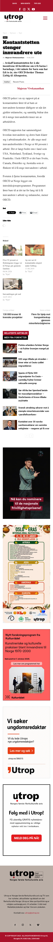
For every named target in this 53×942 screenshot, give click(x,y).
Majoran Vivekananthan (14, 57)
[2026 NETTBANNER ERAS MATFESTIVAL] (26, 622)
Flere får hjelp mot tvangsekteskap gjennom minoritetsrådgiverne (39, 319)
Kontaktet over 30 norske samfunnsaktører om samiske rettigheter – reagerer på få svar (33, 425)
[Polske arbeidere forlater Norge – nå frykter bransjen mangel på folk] (10, 348)
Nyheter (13, 33)
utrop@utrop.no (32, 913)
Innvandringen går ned (12, 294)
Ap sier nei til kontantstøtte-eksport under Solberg (33, 263)
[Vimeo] (38, 925)
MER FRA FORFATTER (15, 337)
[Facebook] (15, 925)
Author (7, 82)
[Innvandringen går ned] (12, 284)
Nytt (20, 33)
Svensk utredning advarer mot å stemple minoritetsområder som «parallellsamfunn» (33, 411)
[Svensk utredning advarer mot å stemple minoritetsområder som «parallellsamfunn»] (10, 411)
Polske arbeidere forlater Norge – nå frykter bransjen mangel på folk (33, 348)
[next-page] (31, 435)
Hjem (5, 33)
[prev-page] (27, 435)
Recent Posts (18, 82)
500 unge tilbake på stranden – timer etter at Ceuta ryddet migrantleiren (33, 362)
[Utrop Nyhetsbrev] (26, 854)
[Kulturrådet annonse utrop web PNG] (26, 699)
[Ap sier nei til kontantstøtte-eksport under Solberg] (35, 250)
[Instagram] (23, 925)
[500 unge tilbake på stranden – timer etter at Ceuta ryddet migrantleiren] (10, 362)
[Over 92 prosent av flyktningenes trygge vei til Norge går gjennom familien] (12, 250)
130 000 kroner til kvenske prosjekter (12, 316)
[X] (30, 925)
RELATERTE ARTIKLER (15, 333)
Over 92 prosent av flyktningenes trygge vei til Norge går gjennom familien (12, 264)
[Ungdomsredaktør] (26, 777)
